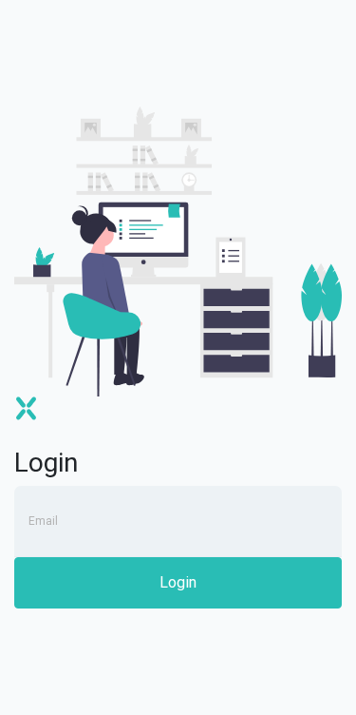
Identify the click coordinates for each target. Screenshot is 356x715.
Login (178, 582)
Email (43, 521)
